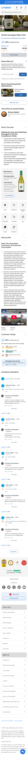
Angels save (4, 50)
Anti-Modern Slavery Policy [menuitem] (10, 707)
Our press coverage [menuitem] (8, 675)
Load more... (14, 551)
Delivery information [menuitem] (8, 612)
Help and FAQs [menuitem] (7, 617)
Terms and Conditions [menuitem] (7, 720)
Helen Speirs (9, 485)
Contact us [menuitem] (6, 638)
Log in (7, 378)
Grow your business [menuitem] (8, 686)
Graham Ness (10, 517)
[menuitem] (4, 587)
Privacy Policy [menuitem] (18, 720)
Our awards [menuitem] (6, 670)
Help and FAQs (14, 579)
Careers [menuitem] (5, 681)
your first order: (18, 1)
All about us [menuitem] (6, 660)
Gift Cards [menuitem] (6, 648)
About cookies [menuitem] (7, 633)
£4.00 (25, 50)
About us (6, 655)
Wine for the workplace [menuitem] (9, 691)
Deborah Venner (10, 385)
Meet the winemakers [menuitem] (9, 665)
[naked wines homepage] (6, 7)
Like (6, 391)
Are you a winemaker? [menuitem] (9, 696)
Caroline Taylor (10, 419)
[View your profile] (2, 385)
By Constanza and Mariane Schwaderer (13, 38)
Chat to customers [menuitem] (8, 628)
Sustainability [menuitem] (6, 712)
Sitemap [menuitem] (5, 643)
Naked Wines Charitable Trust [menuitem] (11, 701)
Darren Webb (10, 453)
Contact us (14, 582)
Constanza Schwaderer (12, 395)
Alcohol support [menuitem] (7, 622)
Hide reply (14, 408)
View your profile (2, 378)
